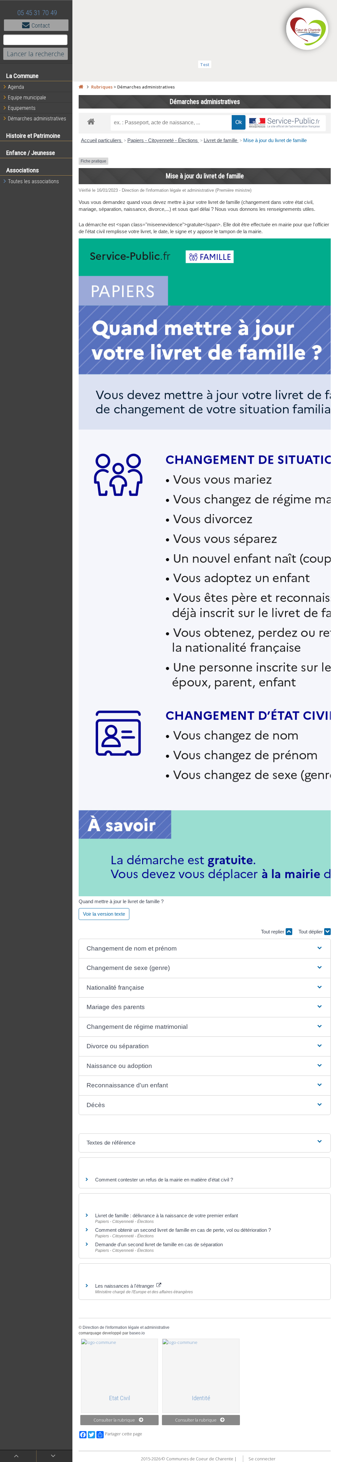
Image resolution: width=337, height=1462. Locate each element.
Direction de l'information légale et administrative (126, 1327)
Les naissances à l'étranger (125, 1286)
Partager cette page (123, 1434)
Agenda (16, 87)
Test (204, 64)
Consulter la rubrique (114, 1420)
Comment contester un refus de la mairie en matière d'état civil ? (164, 1179)
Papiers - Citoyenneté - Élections (163, 140)
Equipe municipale (27, 97)
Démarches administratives (37, 118)
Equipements (22, 108)
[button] (205, 948)
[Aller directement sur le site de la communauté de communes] (307, 29)
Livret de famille (221, 140)
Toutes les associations (33, 181)
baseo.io (137, 1333)
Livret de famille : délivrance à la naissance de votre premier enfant (166, 1215)
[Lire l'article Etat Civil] (119, 1363)
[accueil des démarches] (91, 121)
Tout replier (273, 931)
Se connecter (261, 1459)
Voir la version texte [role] (104, 914)
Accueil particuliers (102, 140)
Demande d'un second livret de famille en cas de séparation (159, 1244)
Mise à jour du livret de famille (275, 140)
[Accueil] (81, 87)
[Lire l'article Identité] (201, 1363)
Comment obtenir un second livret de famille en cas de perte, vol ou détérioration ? (183, 1230)
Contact (41, 25)
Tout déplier (311, 931)
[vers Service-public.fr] (285, 123)
